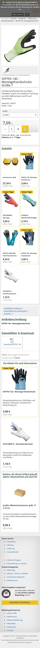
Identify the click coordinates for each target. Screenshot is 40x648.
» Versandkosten (12, 552)
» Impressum (11, 627)
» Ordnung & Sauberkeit (15, 577)
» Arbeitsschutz (12, 580)
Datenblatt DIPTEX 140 (12, 344)
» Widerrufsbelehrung (14, 620)
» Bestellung (10, 541)
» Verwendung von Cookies (16, 563)
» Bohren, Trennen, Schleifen (17, 573)
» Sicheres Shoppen (13, 560)
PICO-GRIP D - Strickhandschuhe (18, 444)
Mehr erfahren (17, 15)
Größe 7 (6, 115)
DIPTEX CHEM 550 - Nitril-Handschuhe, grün (10, 255)
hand (17, 357)
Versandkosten (25, 135)
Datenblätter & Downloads (16, 311)
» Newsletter (11, 623)
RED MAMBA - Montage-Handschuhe (8, 217)
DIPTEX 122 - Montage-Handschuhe (19, 391)
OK (27, 15)
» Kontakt (9, 630)
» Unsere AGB (11, 613)
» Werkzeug (10, 570)
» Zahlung (10, 545)
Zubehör (9, 314)
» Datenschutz (11, 616)
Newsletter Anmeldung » (20, 602)
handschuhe (8, 357)
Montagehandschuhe (18, 354)
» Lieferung (10, 548)
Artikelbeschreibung (13, 308)
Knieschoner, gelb (9, 177)
